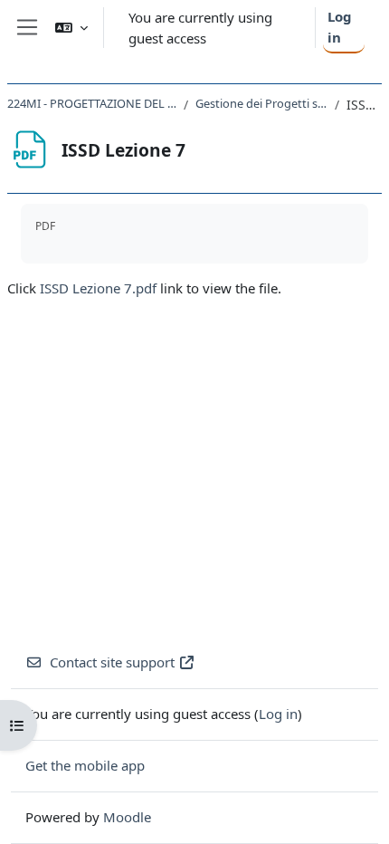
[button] (71, 27)
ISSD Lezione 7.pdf (98, 288)
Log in (339, 26)
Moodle (127, 817)
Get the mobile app (85, 765)
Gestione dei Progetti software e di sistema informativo (261, 103)
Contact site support (112, 662)
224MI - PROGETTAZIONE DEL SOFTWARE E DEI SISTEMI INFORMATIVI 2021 (91, 103)
